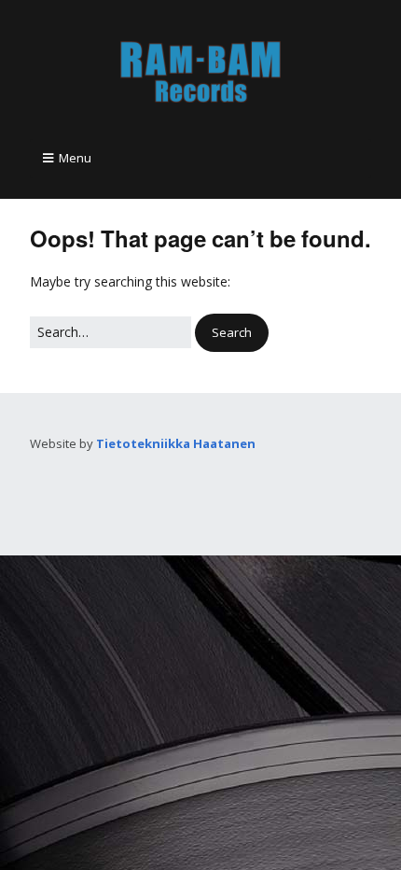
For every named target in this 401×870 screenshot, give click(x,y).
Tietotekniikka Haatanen (176, 443)
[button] (232, 333)
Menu (75, 157)
